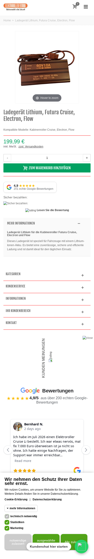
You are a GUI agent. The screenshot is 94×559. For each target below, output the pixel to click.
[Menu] (86, 7)
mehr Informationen (22, 508)
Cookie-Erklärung (16, 499)
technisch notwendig (23, 516)
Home (7, 20)
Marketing (16, 528)
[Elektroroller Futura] (15, 6)
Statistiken (17, 522)
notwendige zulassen (18, 542)
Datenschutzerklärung (47, 499)
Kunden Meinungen (43, 358)
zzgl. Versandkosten (30, 146)
